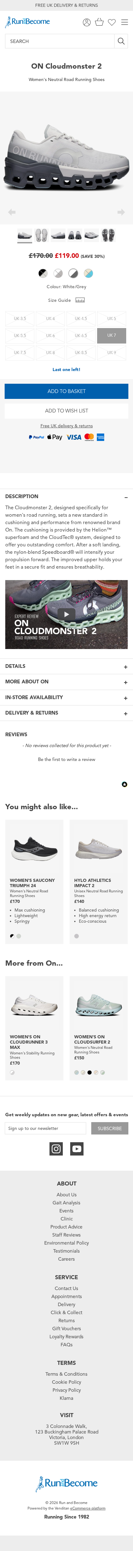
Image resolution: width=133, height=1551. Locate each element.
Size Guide (60, 300)
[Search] (121, 41)
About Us (67, 1195)
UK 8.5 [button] (81, 352)
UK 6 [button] (50, 335)
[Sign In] (87, 22)
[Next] (121, 213)
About (66, 1183)
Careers (66, 1259)
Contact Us (66, 1288)
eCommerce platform (87, 1508)
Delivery (66, 1304)
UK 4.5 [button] (81, 318)
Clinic (67, 1219)
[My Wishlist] (112, 22)
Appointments (66, 1296)
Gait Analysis (66, 1203)
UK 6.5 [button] (81, 335)
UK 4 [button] (50, 318)
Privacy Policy (67, 1390)
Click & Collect (66, 1312)
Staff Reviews (66, 1235)
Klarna (66, 1398)
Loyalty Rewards (66, 1337)
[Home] (27, 22)
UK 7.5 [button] (20, 352)
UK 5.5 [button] (20, 335)
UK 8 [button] (50, 352)
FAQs (67, 1345)
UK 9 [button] (111, 352)
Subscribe (110, 1128)
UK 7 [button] (111, 335)
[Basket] (99, 22)
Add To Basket (67, 391)
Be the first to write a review (66, 759)
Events (66, 1211)
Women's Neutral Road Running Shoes (67, 79)
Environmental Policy (66, 1243)
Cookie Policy (66, 1382)
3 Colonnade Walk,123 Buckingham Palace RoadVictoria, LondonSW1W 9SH (66, 1435)
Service (66, 1277)
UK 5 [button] (111, 318)
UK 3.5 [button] (20, 318)
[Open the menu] (124, 22)
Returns (66, 1320)
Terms (66, 1363)
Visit (66, 1415)
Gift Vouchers (66, 1328)
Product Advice (66, 1227)
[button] (42, 273)
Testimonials (66, 1251)
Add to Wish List (66, 411)
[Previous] (12, 213)
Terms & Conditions (66, 1374)
